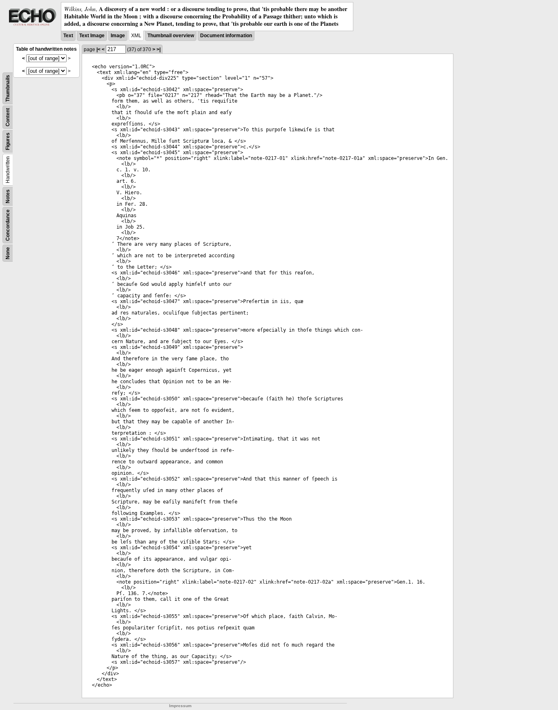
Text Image (92, 35)
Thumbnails (8, 88)
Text (68, 35)
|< (98, 49)
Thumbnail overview (170, 35)
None (8, 253)
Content (8, 117)
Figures (8, 141)
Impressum (180, 705)
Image (118, 35)
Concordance (8, 225)
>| (158, 49)
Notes (8, 196)
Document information (226, 35)
